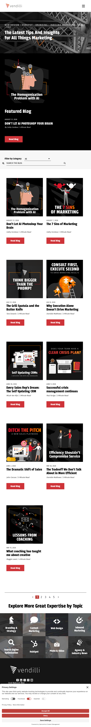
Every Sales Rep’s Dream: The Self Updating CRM (22, 389)
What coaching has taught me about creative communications (23, 553)
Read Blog (13, 139)
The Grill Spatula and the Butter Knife (22, 308)
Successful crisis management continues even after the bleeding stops (62, 389)
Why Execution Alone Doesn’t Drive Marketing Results (62, 308)
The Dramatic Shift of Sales (24, 470)
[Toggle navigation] (83, 6)
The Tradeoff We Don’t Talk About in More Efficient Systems (63, 471)
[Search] (4, 163)
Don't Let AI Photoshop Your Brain (29, 124)
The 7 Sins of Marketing (61, 224)
